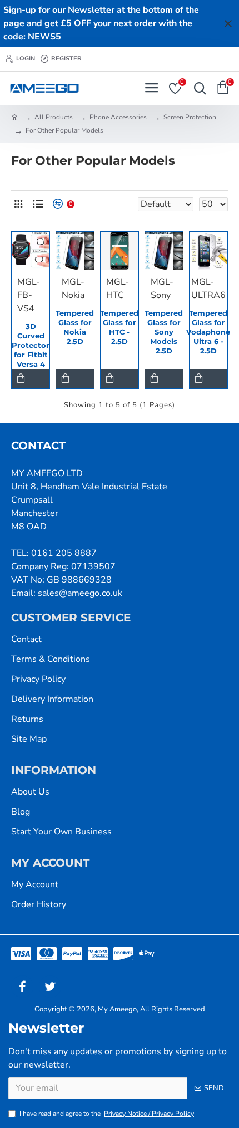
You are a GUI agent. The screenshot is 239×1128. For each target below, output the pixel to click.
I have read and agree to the (106, 1113)
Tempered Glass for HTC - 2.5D (119, 327)
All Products (53, 117)
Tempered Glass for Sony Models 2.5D (164, 331)
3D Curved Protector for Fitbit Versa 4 (30, 345)
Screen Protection (189, 117)
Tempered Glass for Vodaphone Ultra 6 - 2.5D (208, 331)
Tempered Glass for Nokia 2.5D (75, 327)
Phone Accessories (118, 117)
